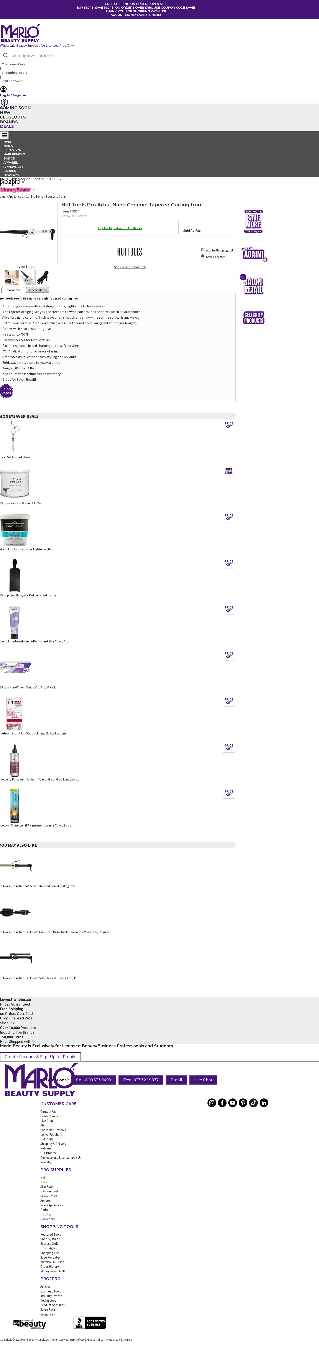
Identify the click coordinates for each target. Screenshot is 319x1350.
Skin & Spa (47, 1187)
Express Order (50, 1243)
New (5, 112)
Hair (43, 1177)
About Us (46, 1125)
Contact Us (48, 1112)
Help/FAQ (46, 1139)
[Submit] (5, 55)
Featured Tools (50, 1234)
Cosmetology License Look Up (61, 1158)
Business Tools (50, 1291)
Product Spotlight (52, 1305)
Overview (13, 290)
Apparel (45, 1201)
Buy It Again (48, 1248)
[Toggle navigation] (4, 135)
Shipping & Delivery (53, 1144)
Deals (7, 126)
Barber (45, 1210)
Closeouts (13, 117)
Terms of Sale (112, 1340)
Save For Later (50, 1257)
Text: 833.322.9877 (141, 1080)
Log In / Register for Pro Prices (120, 228)
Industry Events (51, 1296)
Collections (48, 1219)
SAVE (190, 8)
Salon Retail (48, 1309)
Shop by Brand (50, 1239)
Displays (11, 175)
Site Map (46, 1162)
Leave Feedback (51, 1135)
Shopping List (49, 1253)
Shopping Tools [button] (14, 73)
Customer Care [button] (13, 64)
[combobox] (134, 55)
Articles (45, 1286)
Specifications (37, 290)
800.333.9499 (12, 81)
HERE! (156, 15)
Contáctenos (49, 1116)
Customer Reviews (53, 1130)
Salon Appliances (51, 1205)
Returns (45, 1148)
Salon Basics (48, 1196)
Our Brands (48, 1153)
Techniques (48, 1300)
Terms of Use (77, 1340)
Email (176, 1080)
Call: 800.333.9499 (93, 1080)
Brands (9, 122)
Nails (43, 1182)
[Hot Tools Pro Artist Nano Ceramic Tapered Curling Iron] (12, 277)
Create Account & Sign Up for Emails (40, 1056)
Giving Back (48, 1314)
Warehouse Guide (52, 1262)
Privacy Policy (94, 1340)
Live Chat (203, 1080)
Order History (49, 1266)
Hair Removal (49, 1191)
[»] (10, 184)
